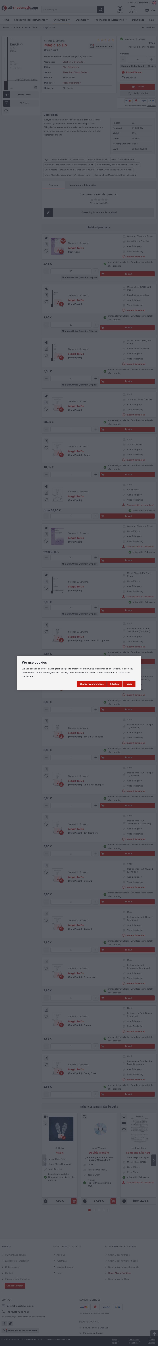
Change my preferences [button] (92, 684)
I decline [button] (114, 684)
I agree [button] (129, 684)
